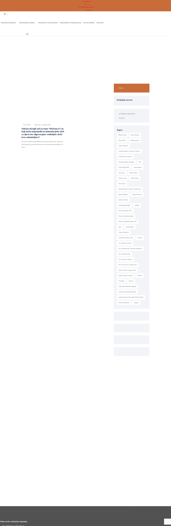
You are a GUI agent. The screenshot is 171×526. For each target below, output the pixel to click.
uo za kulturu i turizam (125, 243)
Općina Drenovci (137, 194)
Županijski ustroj (27, 23)
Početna (67, 52)
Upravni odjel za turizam (126, 275)
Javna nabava (89, 23)
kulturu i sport (123, 178)
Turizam (139, 237)
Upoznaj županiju (8, 23)
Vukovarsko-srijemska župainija (127, 286)
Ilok (140, 162)
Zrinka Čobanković (124, 302)
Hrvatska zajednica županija (126, 162)
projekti (137, 205)
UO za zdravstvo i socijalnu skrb (128, 264)
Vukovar (131, 281)
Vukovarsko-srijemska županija (127, 292)
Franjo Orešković (123, 145)
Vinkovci (139, 275)
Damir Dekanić (135, 135)
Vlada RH (121, 281)
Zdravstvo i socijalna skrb (43, 125)
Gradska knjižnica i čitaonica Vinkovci (129, 151)
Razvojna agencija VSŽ (125, 210)
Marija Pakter (135, 178)
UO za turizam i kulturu (125, 259)
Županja (136, 302)
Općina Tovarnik (123, 200)
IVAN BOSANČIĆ (124, 167)
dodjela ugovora (134, 140)
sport (120, 227)
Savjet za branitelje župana (126, 216)
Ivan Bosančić (138, 167)
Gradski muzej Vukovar (125, 156)
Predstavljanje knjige (124, 205)
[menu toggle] (27, 34)
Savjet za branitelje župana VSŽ (128, 221)
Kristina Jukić (133, 173)
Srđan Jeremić (130, 227)
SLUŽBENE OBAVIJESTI (127, 114)
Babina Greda (122, 135)
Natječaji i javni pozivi (48, 23)
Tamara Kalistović (124, 232)
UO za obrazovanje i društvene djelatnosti (130, 248)
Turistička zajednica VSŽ (126, 237)
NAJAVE (122, 118)
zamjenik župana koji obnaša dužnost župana (131, 297)
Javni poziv (122, 173)
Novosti (99, 23)
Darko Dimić (122, 140)
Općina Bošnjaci (123, 194)
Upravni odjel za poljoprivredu (127, 270)
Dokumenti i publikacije (70, 23)
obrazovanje (122, 183)
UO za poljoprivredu (124, 254)
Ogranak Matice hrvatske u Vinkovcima (130, 189)
